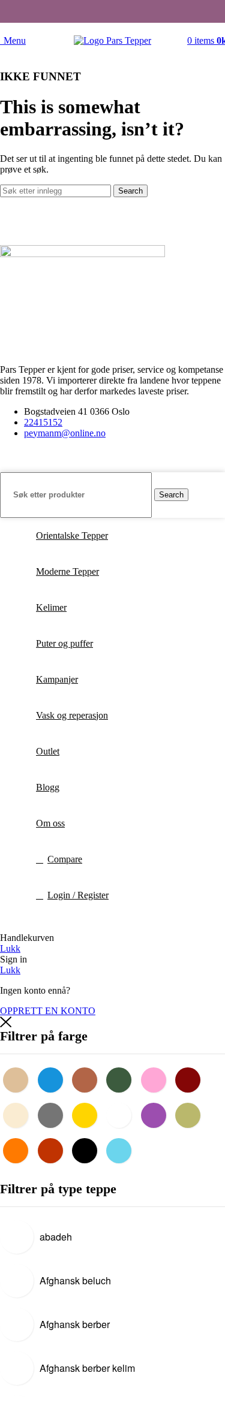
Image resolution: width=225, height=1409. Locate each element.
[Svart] (87, 1149)
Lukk (10, 948)
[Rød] (190, 1079)
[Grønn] (121, 1079)
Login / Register (78, 895)
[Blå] (53, 1079)
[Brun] (87, 1079)
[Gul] (87, 1114)
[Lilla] (156, 1114)
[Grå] (53, 1114)
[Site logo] (112, 40)
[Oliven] (190, 1114)
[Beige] (18, 1079)
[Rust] (53, 1149)
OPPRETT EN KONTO (47, 1011)
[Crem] (18, 1114)
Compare (64, 859)
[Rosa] (156, 1079)
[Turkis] (121, 1149)
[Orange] (18, 1149)
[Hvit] (121, 1114)
